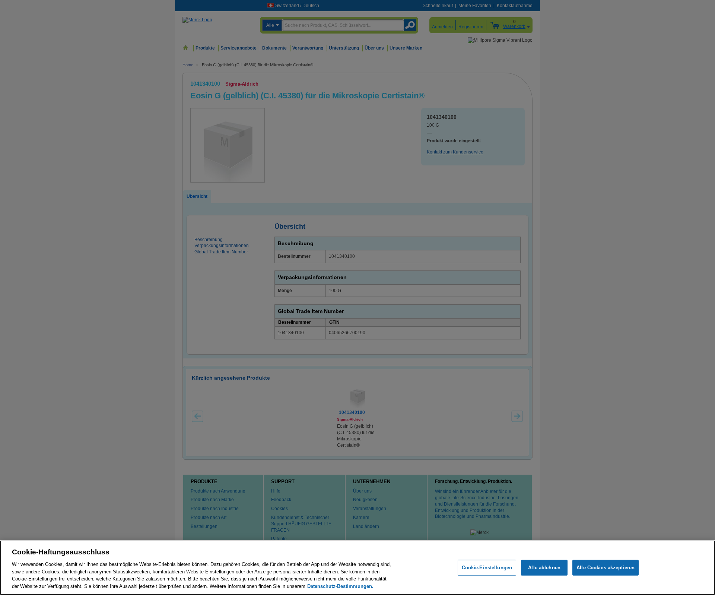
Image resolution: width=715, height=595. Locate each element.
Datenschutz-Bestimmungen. (340, 586)
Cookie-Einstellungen (487, 567)
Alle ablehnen (544, 567)
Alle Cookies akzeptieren (605, 567)
